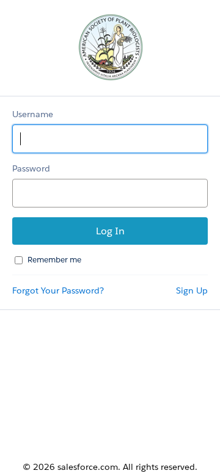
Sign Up (192, 290)
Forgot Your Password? (58, 290)
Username (32, 114)
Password (31, 168)
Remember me (54, 259)
